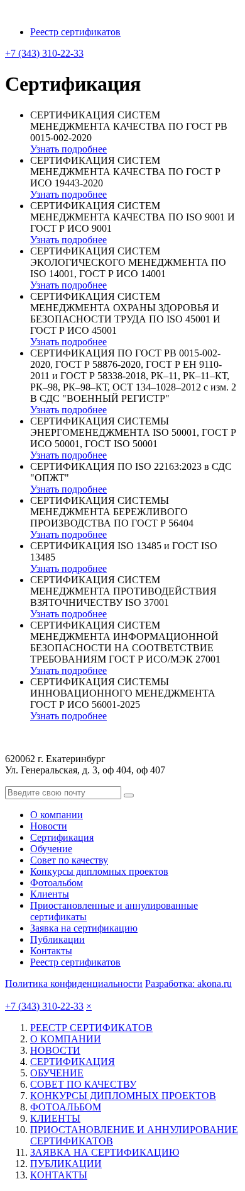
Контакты (51, 950)
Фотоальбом (56, 882)
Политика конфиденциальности (74, 983)
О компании (56, 814)
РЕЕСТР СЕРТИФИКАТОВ (91, 1027)
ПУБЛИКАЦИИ (66, 1163)
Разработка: (188, 983)
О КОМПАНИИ (65, 1039)
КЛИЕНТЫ (55, 1118)
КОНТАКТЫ (58, 1175)
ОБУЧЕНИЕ (57, 1073)
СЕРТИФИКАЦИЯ (72, 1061)
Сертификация (62, 837)
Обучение (51, 848)
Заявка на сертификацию (84, 928)
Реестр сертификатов (75, 31)
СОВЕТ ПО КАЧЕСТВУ (83, 1084)
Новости (48, 826)
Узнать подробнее (68, 149)
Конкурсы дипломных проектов (99, 871)
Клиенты (49, 894)
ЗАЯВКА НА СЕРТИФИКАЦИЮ (104, 1152)
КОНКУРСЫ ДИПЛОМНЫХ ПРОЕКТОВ (123, 1095)
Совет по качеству (69, 860)
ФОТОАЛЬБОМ (65, 1107)
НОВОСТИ (55, 1050)
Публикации (57, 939)
